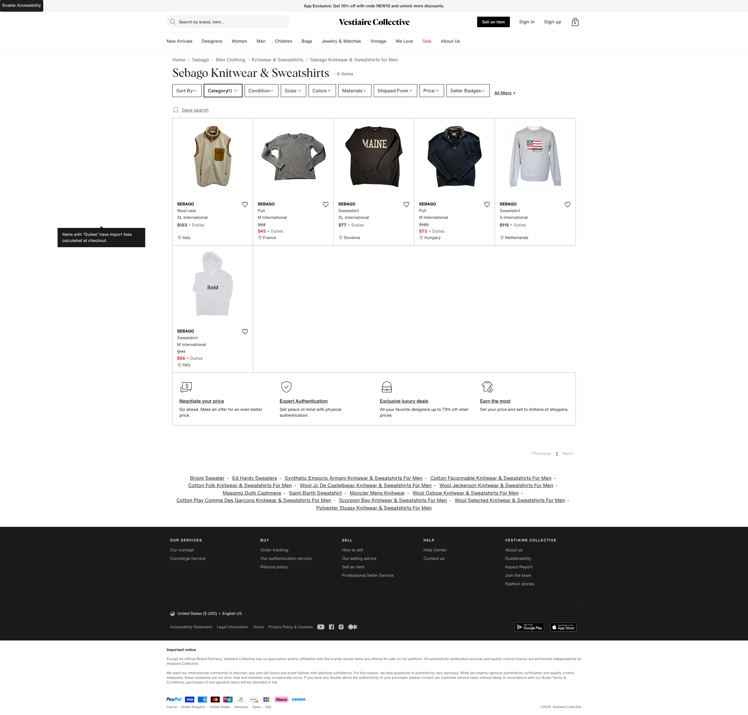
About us (513, 550)
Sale (427, 41)
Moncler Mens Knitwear (377, 493)
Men (261, 41)
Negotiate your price (201, 400)
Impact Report (519, 567)
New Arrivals (179, 41)
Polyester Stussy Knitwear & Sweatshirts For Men (374, 508)
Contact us (434, 558)
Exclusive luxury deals (404, 400)
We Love (404, 41)
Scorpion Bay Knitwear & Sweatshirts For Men (393, 500)
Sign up (552, 22)
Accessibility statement (191, 627)
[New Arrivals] (197, 41)
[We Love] (417, 41)
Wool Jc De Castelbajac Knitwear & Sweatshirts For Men (366, 485)
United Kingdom (193, 707)
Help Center (435, 550)
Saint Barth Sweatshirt (315, 493)
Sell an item (493, 22)
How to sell (352, 550)
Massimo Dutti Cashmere (252, 493)
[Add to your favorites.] (244, 204)
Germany (241, 707)
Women (239, 41)
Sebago (200, 59)
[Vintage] (391, 41)
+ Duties (196, 225)
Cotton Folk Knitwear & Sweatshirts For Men (240, 485)
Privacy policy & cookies (290, 627)
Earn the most (495, 400)
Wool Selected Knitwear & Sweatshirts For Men (510, 500)
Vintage (378, 41)
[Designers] (227, 41)
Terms (258, 627)
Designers (212, 41)
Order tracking (274, 550)
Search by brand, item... (201, 22)
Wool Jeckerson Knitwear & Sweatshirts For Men (496, 485)
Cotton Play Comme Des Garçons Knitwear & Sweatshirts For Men (253, 500)
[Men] (270, 41)
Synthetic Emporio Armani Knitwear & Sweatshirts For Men (354, 478)
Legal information (232, 627)
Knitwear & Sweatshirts (278, 59)
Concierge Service (187, 558)
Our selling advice (359, 558)
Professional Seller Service (367, 575)
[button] (575, 22)
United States (220, 707)
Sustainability (518, 558)
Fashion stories (519, 584)
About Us (450, 41)
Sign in (527, 22)
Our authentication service (285, 558)
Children (283, 41)
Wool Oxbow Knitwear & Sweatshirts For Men (466, 493)
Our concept (182, 550)
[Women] (252, 41)
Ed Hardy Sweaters (254, 478)
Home (178, 59)
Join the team (518, 575)
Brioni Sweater (207, 478)
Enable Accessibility (21, 5)
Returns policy (274, 567)
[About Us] (464, 41)
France (172, 707)
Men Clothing (230, 59)
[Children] (297, 41)
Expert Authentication (304, 400)
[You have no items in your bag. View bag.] (575, 22)
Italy (268, 707)
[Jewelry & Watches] (365, 41)
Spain (256, 707)
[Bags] (316, 41)
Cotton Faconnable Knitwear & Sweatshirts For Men (490, 478)
